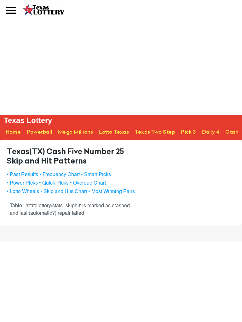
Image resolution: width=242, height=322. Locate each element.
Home (13, 132)
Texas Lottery (28, 120)
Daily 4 (211, 132)
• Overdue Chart (88, 182)
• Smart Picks (96, 174)
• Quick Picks (54, 182)
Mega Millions (75, 132)
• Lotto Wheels (23, 191)
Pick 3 (188, 132)
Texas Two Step (155, 132)
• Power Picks (22, 182)
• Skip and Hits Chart (63, 191)
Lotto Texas (114, 132)
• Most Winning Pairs (111, 191)
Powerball (39, 132)
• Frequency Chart (59, 174)
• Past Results (22, 174)
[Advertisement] (121, 67)
